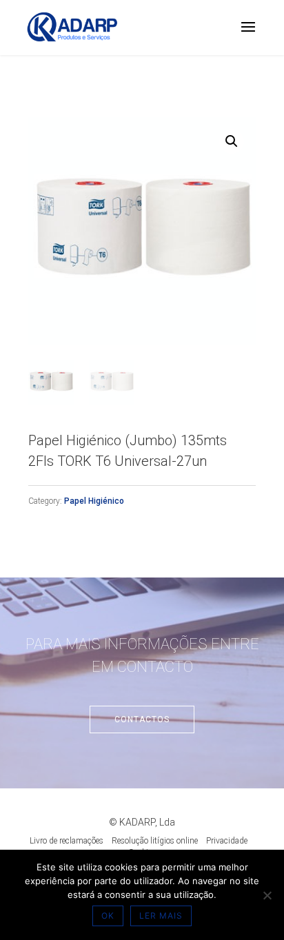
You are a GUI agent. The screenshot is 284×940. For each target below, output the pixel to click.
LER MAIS (161, 915)
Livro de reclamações (66, 841)
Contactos (142, 719)
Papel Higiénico (94, 501)
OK (107, 915)
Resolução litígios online (155, 841)
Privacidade (226, 841)
